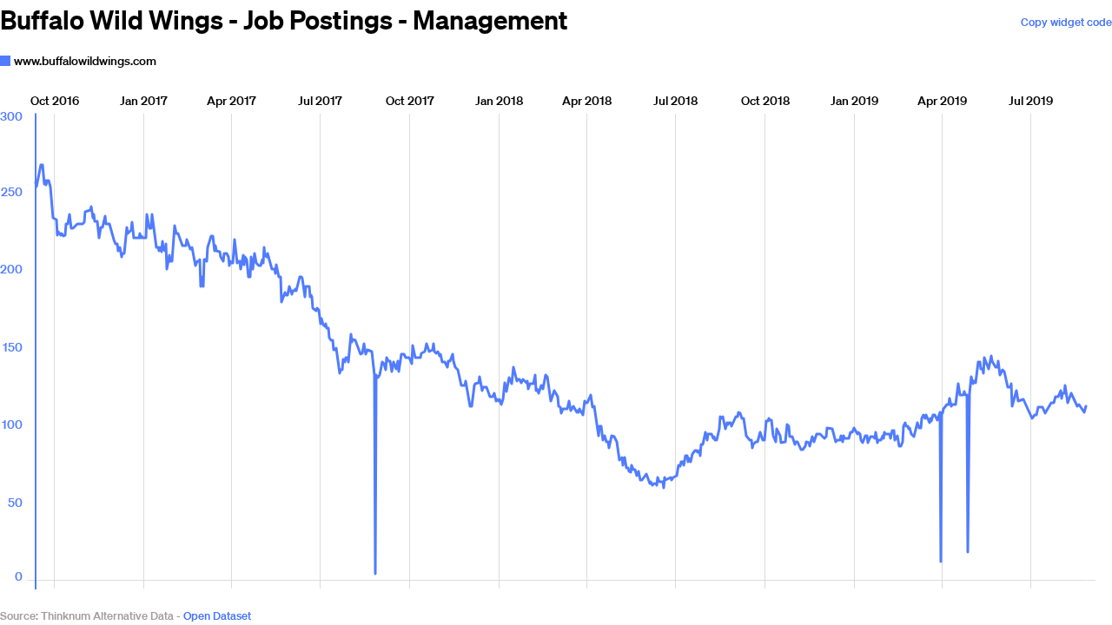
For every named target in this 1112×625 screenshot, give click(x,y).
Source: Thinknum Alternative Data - (90, 616)
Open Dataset (217, 616)
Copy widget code (1066, 22)
